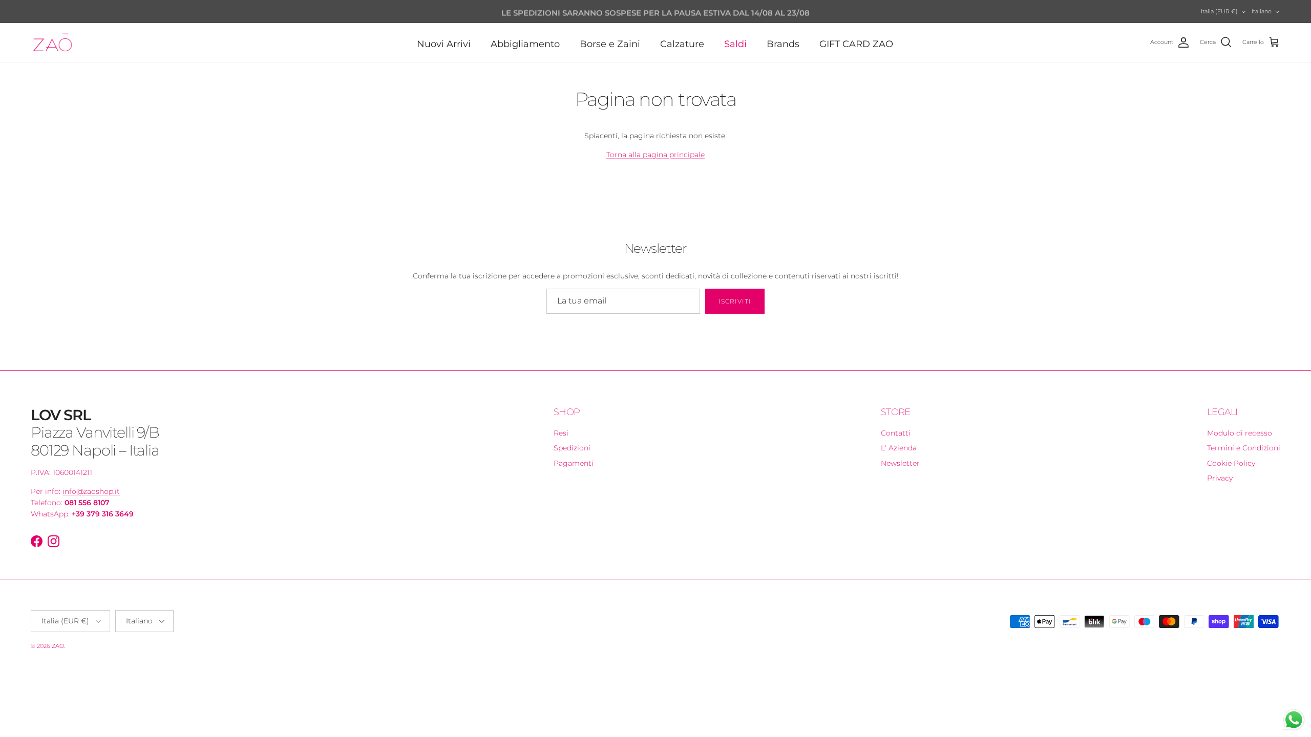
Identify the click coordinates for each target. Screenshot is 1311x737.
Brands (783, 44)
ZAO (58, 645)
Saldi (735, 44)
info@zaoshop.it (91, 491)
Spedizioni (572, 447)
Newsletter (900, 463)
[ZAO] (52, 42)
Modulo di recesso (1239, 433)
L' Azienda (899, 447)
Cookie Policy (1231, 463)
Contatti (896, 433)
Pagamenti (574, 463)
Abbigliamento (525, 44)
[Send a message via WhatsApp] (1294, 720)
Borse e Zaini (610, 44)
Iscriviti (734, 301)
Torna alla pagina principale (655, 154)
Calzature (682, 44)
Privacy (1220, 478)
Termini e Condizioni (1243, 447)
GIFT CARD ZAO (856, 44)
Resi (561, 433)
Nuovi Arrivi (444, 44)
